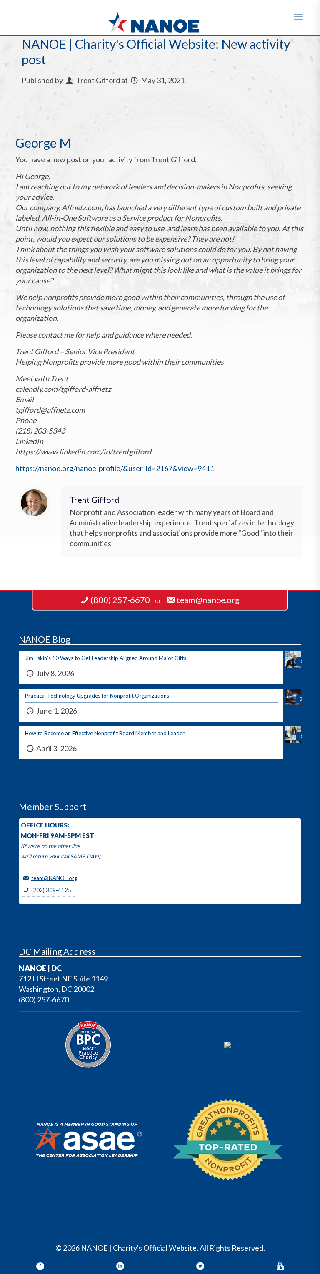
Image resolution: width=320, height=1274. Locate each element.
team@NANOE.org (54, 878)
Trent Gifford (98, 80)
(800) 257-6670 (44, 999)
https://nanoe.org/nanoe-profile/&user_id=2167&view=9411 (114, 468)
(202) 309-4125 (51, 890)
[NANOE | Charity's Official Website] (160, 17)
